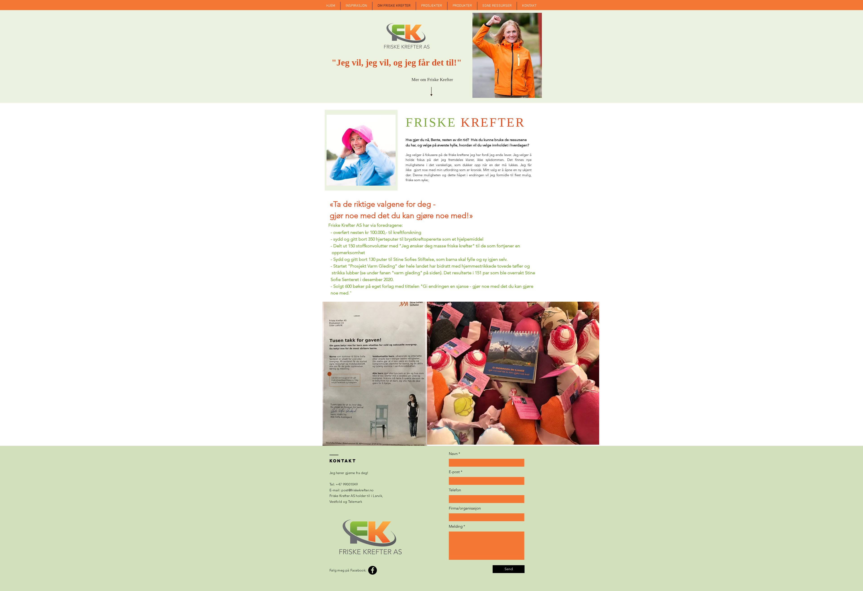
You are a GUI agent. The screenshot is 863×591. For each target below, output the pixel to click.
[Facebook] (372, 570)
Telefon (455, 490)
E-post (454, 472)
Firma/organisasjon (465, 508)
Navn (453, 454)
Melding (456, 526)
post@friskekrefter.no (357, 490)
